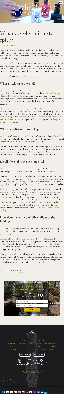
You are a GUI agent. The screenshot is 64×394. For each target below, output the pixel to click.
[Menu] (6, 6)
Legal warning (14, 380)
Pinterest (30, 371)
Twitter (26, 371)
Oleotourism (11, 344)
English (31, 388)
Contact (20, 346)
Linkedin (40, 371)
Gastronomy (23, 344)
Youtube (37, 371)
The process (52, 341)
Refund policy (51, 346)
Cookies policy (11, 382)
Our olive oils (39, 341)
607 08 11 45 (40, 355)
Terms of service (34, 346)
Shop (9, 341)
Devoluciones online (18, 349)
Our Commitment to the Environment (43, 344)
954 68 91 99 (26, 355)
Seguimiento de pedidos (45, 349)
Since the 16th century (23, 341)
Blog (10, 346)
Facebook (23, 371)
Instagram (33, 371)
